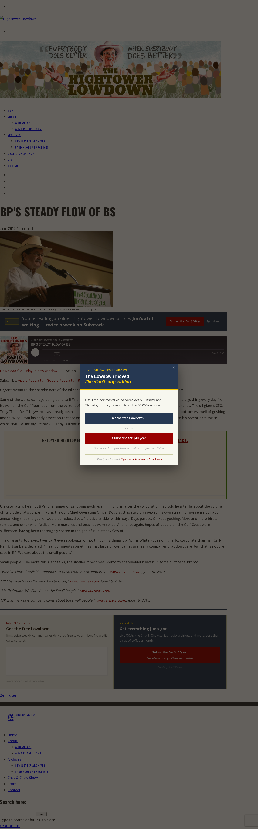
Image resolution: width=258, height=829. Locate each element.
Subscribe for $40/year (129, 438)
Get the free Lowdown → (129, 418)
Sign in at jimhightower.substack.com (141, 459)
